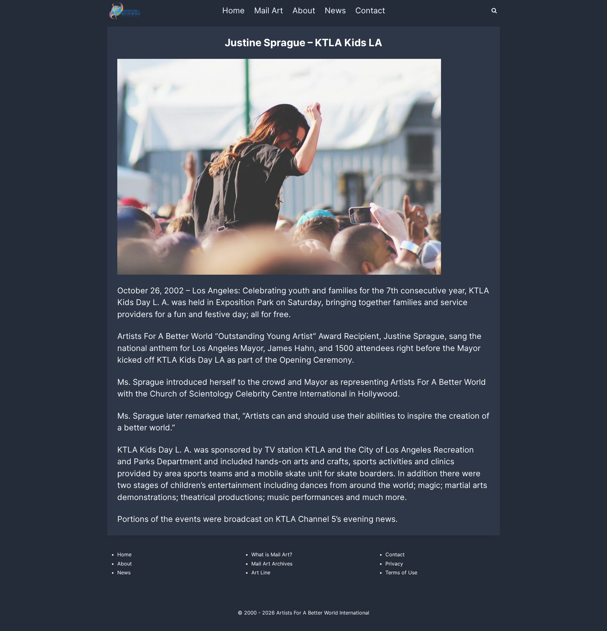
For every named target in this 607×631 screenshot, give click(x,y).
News (335, 10)
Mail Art (268, 10)
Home (233, 10)
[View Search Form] (494, 10)
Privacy (394, 563)
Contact (370, 10)
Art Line (260, 572)
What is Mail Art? (271, 554)
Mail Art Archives (271, 563)
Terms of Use (401, 572)
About (303, 10)
